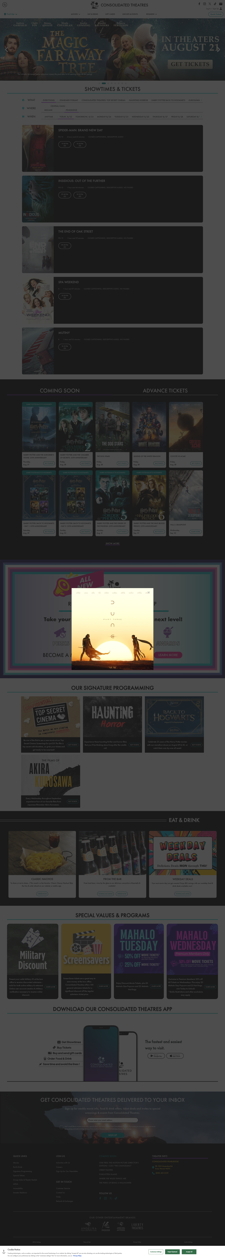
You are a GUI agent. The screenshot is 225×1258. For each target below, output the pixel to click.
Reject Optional (172, 1252)
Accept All (189, 1252)
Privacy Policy (77, 1256)
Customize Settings (156, 1252)
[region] (112, 1252)
